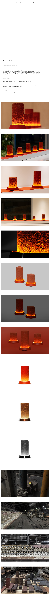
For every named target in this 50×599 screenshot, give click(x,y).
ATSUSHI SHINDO (25, 2)
